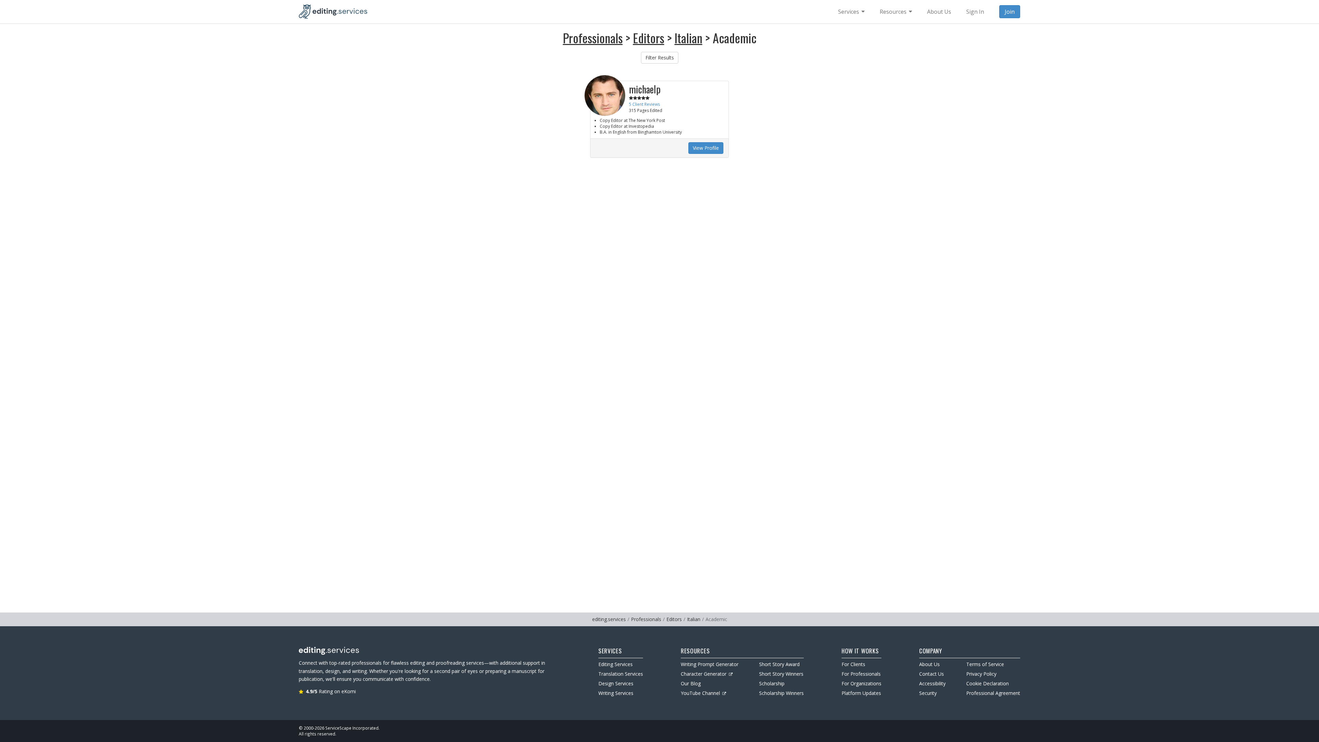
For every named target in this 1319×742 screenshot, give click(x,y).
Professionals (593, 38)
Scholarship (772, 683)
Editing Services (615, 664)
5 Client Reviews (644, 104)
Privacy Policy (981, 674)
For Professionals (861, 674)
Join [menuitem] (1010, 11)
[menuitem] (851, 11)
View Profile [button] (706, 148)
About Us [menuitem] (939, 11)
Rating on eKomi (331, 691)
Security (928, 693)
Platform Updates (861, 693)
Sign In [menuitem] (975, 11)
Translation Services (620, 674)
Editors (648, 38)
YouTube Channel (700, 693)
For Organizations (861, 683)
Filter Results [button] (659, 57)
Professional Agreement (993, 693)
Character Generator (703, 674)
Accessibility (932, 683)
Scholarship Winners (781, 693)
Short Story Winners (781, 674)
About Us (929, 664)
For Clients (853, 664)
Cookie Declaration (987, 683)
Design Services (615, 683)
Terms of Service (985, 664)
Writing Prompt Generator (710, 664)
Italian (688, 38)
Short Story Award (779, 664)
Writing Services (615, 693)
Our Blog (691, 683)
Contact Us (931, 674)
